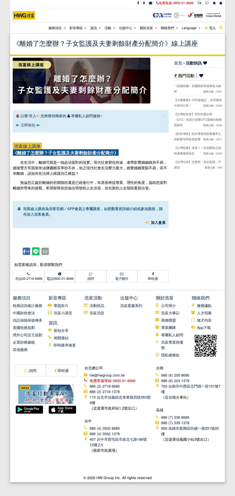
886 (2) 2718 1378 (105, 391)
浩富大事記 (170, 312)
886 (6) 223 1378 (175, 380)
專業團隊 (168, 327)
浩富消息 (97, 312)
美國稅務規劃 (24, 327)
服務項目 (55, 27)
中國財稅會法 (24, 312)
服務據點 (204, 305)
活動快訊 (194, 63)
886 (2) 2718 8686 (105, 386)
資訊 (94, 27)
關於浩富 (147, 27)
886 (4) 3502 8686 (105, 428)
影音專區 (76, 27)
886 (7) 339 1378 (175, 422)
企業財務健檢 (24, 342)
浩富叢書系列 (131, 305)
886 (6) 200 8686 (175, 375)
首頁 (178, 63)
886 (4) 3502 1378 (105, 433)
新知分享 (61, 330)
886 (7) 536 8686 (175, 417)
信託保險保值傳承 (27, 320)
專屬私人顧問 (172, 334)
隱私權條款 (170, 355)
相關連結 (61, 337)
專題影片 (61, 305)
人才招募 (204, 312)
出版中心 (126, 27)
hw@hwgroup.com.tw (107, 375)
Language (189, 27)
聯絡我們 (168, 27)
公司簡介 (168, 305)
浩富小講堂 (63, 312)
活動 (108, 27)
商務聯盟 (168, 320)
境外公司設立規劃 (27, 334)
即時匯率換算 (65, 345)
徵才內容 (204, 320)
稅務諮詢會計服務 (27, 305)
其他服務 (20, 349)
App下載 (204, 327)
